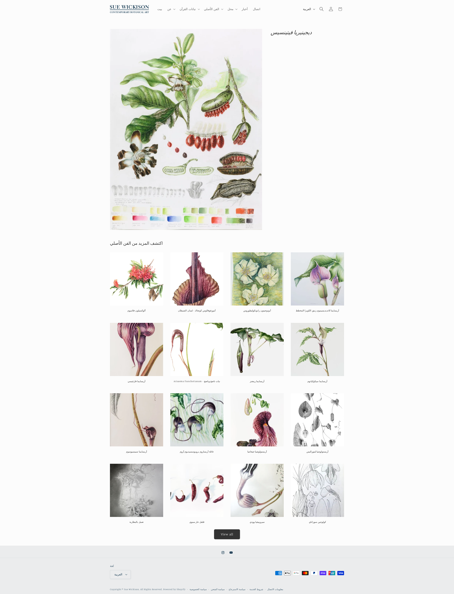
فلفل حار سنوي (196, 521)
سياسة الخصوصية (198, 589)
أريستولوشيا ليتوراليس (317, 451)
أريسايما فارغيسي (136, 381)
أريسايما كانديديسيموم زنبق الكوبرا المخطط (317, 310)
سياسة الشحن (218, 589)
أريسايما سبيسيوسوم (136, 451)
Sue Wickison (131, 589)
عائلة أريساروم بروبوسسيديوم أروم (197, 451)
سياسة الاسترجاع (237, 589)
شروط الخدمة (256, 589)
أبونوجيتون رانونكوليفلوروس (257, 310)
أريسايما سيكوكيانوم (317, 381)
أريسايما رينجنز (257, 381)
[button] (171, 9)
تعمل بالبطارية (136, 521)
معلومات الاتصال (275, 589)
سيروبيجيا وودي (257, 521)
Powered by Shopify (174, 589)
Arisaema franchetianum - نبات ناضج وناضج (197, 381)
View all (227, 534)
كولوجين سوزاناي (317, 521)
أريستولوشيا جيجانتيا (257, 451)
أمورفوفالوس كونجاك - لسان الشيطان (196, 310)
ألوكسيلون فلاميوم (137, 310)
